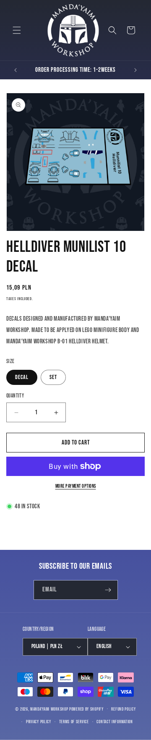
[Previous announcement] (15, 70)
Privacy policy (38, 721)
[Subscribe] (108, 590)
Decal (22, 377)
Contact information (114, 721)
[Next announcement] (135, 70)
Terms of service (74, 721)
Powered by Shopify (86, 708)
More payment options (75, 486)
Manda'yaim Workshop (49, 708)
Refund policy (123, 709)
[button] (17, 30)
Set (53, 377)
